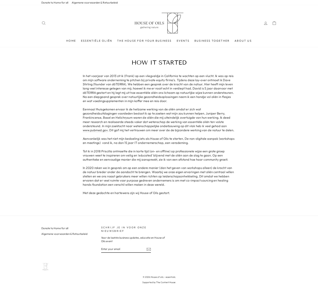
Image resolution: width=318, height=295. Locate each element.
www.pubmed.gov (95, 130)
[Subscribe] (149, 249)
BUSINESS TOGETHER (212, 40)
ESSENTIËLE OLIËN (96, 40)
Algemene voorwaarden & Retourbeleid (95, 2)
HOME (71, 40)
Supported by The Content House (159, 282)
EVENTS (183, 40)
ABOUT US (243, 40)
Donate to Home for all (54, 2)
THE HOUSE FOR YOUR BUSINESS (144, 40)
